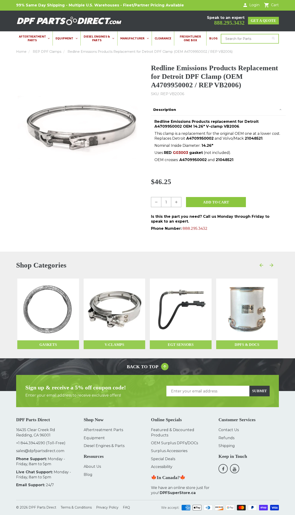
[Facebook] (223, 468)
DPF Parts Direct (42, 507)
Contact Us (228, 430)
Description (164, 109)
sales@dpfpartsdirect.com (40, 451)
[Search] (273, 38)
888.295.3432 (229, 23)
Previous (18, 127)
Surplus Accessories (169, 451)
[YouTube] (234, 468)
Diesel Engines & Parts (104, 446)
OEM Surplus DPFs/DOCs (174, 443)
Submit (259, 391)
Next (142, 127)
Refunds (226, 438)
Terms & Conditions (76, 507)
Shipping (226, 446)
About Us (92, 466)
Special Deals (163, 459)
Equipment (94, 438)
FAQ (126, 507)
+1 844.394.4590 (30, 443)
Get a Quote (263, 21)
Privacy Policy (107, 507)
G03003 (180, 152)
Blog (88, 474)
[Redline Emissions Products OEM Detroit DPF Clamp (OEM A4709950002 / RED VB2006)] (80, 127)
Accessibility (161, 467)
